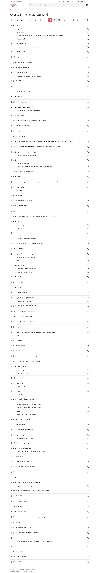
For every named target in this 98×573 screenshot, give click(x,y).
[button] (14, 25)
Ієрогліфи (61, 1)
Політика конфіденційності (27, 571)
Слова (67, 1)
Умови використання (14, 571)
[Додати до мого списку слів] (88, 25)
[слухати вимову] (14, 25)
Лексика (73, 1)
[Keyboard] (87, 5)
